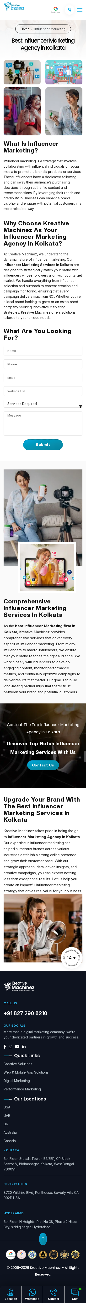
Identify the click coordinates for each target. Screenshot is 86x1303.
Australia (10, 1132)
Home (25, 29)
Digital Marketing (17, 1081)
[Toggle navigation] (79, 10)
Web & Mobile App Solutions (26, 1072)
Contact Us (43, 765)
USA (7, 1107)
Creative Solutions (18, 1064)
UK (6, 1124)
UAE (7, 1115)
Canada (10, 1141)
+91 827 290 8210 (25, 1013)
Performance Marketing (22, 1089)
